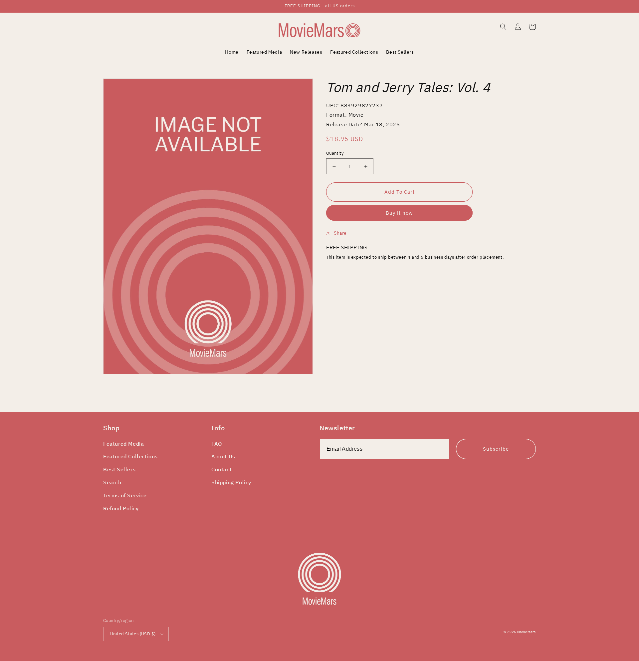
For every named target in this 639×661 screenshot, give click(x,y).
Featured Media (123, 443)
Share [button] (340, 233)
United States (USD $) (132, 634)
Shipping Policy (231, 482)
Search (112, 482)
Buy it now (399, 213)
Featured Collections (130, 456)
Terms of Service (125, 495)
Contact (221, 469)
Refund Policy (121, 508)
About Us (223, 456)
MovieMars (526, 632)
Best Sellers (119, 469)
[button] (503, 26)
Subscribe (496, 449)
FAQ (216, 443)
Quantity (334, 153)
